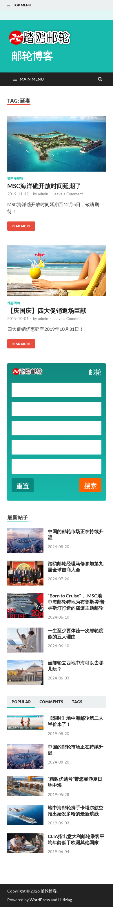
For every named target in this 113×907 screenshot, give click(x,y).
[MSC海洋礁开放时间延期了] (56, 146)
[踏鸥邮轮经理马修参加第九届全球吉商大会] (25, 564)
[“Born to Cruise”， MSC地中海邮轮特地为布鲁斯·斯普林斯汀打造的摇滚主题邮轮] (25, 596)
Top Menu (22, 5)
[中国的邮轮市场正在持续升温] (25, 532)
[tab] (21, 702)
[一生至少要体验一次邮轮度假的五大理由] (25, 631)
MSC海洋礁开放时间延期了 (44, 185)
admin (43, 194)
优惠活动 (13, 303)
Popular (21, 701)
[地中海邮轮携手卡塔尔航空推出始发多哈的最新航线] (25, 808)
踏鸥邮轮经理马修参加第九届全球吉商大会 (75, 566)
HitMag (65, 899)
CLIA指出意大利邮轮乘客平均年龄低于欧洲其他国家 (76, 839)
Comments (51, 701)
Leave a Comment (67, 194)
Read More (19, 224)
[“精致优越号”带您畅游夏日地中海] (25, 779)
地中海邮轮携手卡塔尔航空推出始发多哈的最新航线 (75, 810)
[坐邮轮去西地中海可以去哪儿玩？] (25, 663)
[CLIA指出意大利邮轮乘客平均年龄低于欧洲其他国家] (25, 836)
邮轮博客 (32, 55)
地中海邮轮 (15, 178)
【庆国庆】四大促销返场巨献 (46, 310)
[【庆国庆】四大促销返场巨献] (56, 273)
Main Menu (32, 79)
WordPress (40, 899)
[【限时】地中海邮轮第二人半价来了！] (25, 718)
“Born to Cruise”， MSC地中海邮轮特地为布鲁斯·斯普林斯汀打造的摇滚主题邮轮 (76, 601)
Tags (77, 701)
